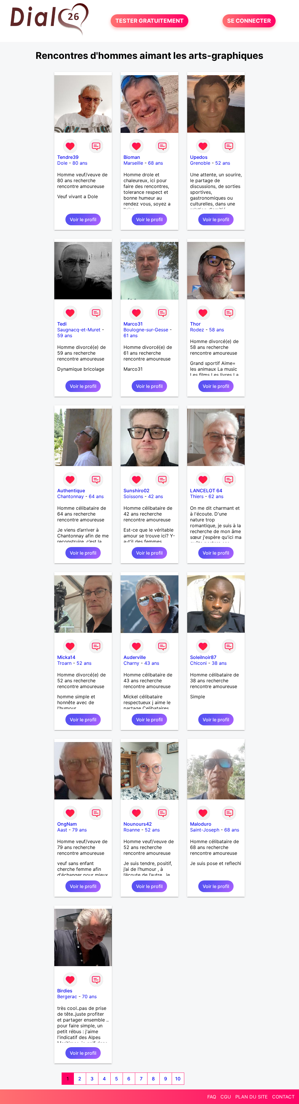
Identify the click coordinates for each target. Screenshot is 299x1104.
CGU (225, 1097)
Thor (195, 324)
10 (177, 1079)
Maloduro (200, 824)
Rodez (197, 330)
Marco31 (133, 324)
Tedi (62, 324)
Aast (62, 830)
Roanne (132, 830)
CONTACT (283, 1097)
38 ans (219, 663)
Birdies (64, 991)
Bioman (132, 157)
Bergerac (67, 996)
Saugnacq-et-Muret (78, 330)
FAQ (211, 1097)
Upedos (199, 157)
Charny (131, 663)
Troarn (64, 663)
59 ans (64, 335)
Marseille (133, 163)
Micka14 (66, 657)
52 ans (222, 163)
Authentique (71, 490)
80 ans (79, 163)
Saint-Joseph (204, 830)
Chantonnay (70, 496)
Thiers (197, 496)
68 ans (155, 163)
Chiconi (198, 663)
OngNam (67, 824)
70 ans (89, 996)
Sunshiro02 (137, 490)
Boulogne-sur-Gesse (146, 330)
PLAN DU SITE (251, 1097)
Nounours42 (138, 824)
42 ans (155, 496)
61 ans (131, 335)
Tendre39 (68, 157)
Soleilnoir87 (203, 657)
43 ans (151, 663)
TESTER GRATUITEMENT (149, 20)
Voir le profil (83, 219)
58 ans (216, 330)
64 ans (96, 496)
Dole (62, 163)
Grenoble (200, 163)
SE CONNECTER (249, 20)
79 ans (79, 830)
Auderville (135, 657)
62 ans (215, 496)
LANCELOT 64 (206, 490)
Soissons (133, 496)
